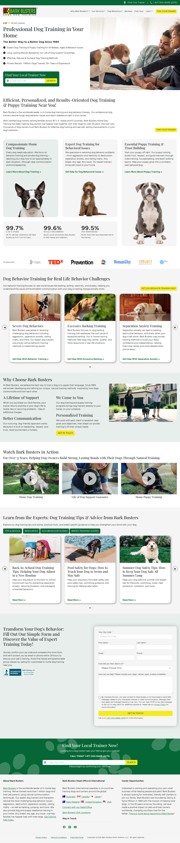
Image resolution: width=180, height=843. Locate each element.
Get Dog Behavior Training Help (159, 288)
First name (103, 643)
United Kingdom (93, 802)
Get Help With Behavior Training (29, 359)
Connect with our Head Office (77, 807)
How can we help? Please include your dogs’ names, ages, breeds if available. (132, 674)
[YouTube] (75, 827)
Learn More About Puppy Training (142, 172)
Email (100, 653)
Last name (141, 643)
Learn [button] (148, 11)
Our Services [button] (98, 11)
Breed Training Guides (85, 531)
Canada (85, 797)
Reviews (128, 11)
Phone (139, 653)
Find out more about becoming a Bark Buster (151, 814)
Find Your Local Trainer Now (25, 75)
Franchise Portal (76, 837)
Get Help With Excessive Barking (84, 359)
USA (109, 802)
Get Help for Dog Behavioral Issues (83, 172)
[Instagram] (69, 827)
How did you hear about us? (110, 664)
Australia (70, 797)
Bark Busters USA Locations (76, 813)
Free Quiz (138, 11)
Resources (31, 531)
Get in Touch (65, 433)
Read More (18, 600)
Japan (98, 797)
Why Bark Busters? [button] (79, 11)
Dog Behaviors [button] (114, 11)
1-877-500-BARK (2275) (116, 718)
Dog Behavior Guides (54, 531)
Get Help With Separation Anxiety (140, 359)
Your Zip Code (104, 632)
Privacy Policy (160, 705)
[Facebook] (64, 827)
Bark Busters (9, 788)
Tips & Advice (12, 531)
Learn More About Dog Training (22, 172)
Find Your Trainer (166, 11)
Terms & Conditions (59, 837)
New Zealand (72, 802)
